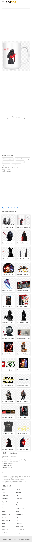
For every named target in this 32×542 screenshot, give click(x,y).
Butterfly (18, 492)
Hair (17, 517)
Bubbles (4, 505)
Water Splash (19, 526)
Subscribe (19, 499)
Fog (17, 505)
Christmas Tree (6, 514)
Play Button (5, 502)
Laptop (18, 502)
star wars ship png (8, 159)
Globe (3, 523)
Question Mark (20, 530)
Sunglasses (5, 495)
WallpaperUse (20, 508)
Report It (4, 208)
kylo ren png (6, 165)
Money (18, 533)
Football (4, 517)
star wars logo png (8, 162)
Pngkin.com (5, 530)
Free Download (16, 117)
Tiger (3, 508)
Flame (18, 489)
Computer (19, 523)
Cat (17, 495)
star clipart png (16, 165)
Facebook (4, 533)
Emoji (17, 511)
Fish (17, 520)
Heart (3, 489)
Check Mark (19, 514)
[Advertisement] (16, 25)
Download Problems (14, 208)
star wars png (20, 162)
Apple (3, 492)
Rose (3, 511)
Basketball (5, 499)
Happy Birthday (6, 520)
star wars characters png (22, 159)
